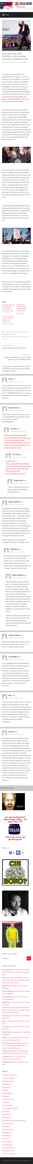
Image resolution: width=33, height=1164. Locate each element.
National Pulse (6, 1132)
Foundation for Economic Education (14, 1120)
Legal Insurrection (8, 1129)
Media (4, 334)
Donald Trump (25, 336)
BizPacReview (6, 1084)
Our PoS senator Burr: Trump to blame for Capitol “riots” (8, 318)
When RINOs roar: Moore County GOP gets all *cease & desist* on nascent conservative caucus (15, 1045)
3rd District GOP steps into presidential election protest (8, 306)
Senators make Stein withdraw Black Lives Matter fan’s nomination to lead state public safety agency (16, 980)
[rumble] (22, 853)
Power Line (5, 1139)
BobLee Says (6, 1087)
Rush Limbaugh (7, 1142)
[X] (14, 853)
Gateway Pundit (7, 1123)
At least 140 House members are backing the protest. (16, 96)
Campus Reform (7, 1093)
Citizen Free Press (7, 1099)
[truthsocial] (10, 853)
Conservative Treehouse (10, 1108)
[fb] (18, 853)
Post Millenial (6, 1136)
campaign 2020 (9, 332)
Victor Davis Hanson (8, 1154)
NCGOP (8, 334)
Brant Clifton (24, 62)
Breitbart (5, 1090)
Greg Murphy (25, 332)
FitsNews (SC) (6, 1117)
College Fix (5, 1102)
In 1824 (15, 284)
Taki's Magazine (7, 1145)
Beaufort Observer (8, 1081)
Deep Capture (6, 1114)
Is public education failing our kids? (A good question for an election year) (16, 972)
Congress (17, 332)
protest (4, 339)
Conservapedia (7, 1105)
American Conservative (9, 1075)
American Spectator (8, 1078)
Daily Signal (6, 1111)
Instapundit (5, 1126)
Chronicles (5, 1096)
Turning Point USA (8, 1151)
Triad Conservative (8, 1148)
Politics (14, 334)
